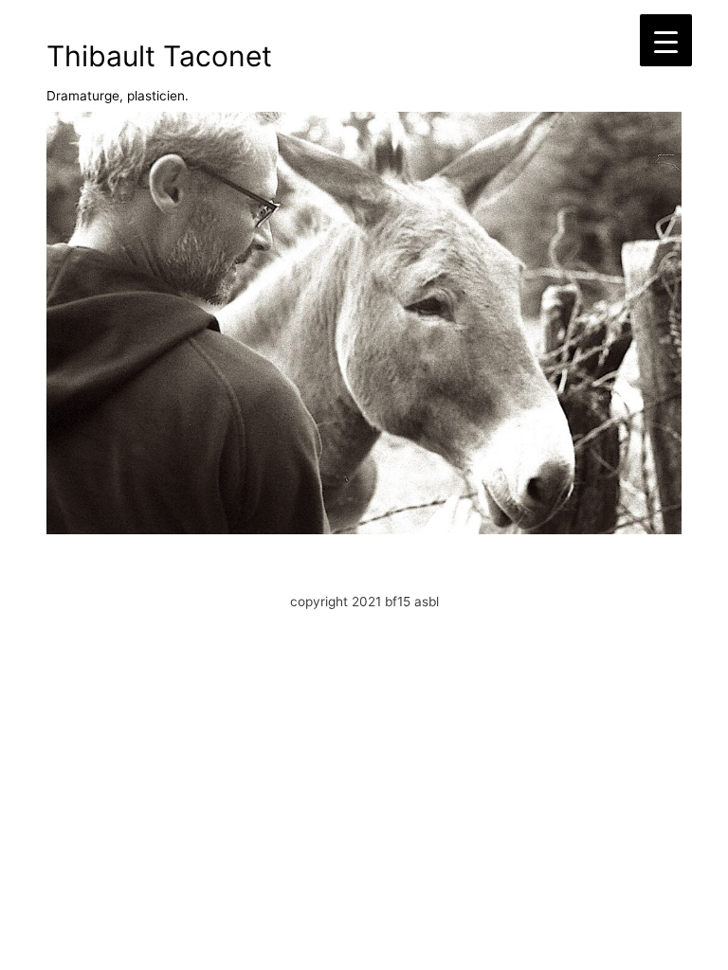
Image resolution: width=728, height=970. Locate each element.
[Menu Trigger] (666, 40)
